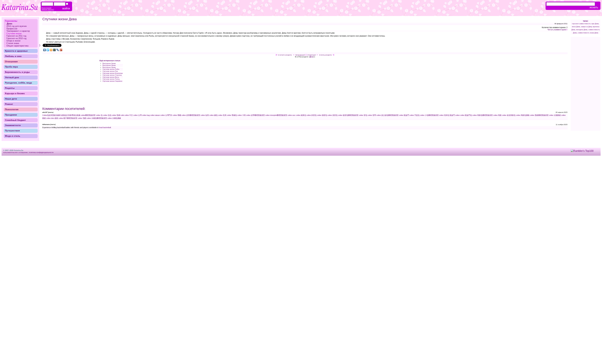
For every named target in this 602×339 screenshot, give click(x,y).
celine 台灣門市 (166, 115)
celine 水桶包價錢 (114, 118)
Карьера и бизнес (15, 93)
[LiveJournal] (57, 50)
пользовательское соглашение (15, 152)
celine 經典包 (301, 115)
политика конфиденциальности (41, 152)
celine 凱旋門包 (466, 115)
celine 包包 (107, 115)
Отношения (11, 61)
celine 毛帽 (82, 118)
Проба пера (11, 66)
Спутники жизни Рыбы (111, 69)
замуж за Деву (586, 26)
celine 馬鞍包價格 (522, 115)
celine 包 (99, 115)
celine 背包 (363, 115)
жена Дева (576, 26)
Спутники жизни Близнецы (113, 73)
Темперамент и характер (18, 31)
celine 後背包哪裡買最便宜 (348, 115)
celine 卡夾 (241, 115)
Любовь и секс (13, 56)
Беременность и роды (17, 72)
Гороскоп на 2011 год (16, 36)
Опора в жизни (13, 41)
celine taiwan (155, 115)
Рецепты (10, 88)
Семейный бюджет (15, 120)
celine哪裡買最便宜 (88, 115)
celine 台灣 (137, 115)
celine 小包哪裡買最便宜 (429, 115)
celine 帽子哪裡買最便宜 (68, 118)
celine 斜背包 (311, 115)
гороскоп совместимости (581, 23)
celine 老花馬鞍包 (508, 115)
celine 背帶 (372, 115)
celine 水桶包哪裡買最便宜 (97, 118)
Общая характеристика (17, 46)
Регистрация (46, 8)
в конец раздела (325, 55)
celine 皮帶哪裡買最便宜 (255, 115)
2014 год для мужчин (16, 26)
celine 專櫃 (177, 115)
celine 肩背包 (332, 115)
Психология (11, 109)
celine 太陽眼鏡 (555, 115)
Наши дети (11, 98)
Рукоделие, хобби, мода (18, 82)
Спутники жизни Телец (111, 79)
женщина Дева (581, 29)
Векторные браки (109, 63)
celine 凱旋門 (404, 115)
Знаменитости (13, 125)
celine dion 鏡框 (52, 118)
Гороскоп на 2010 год (16, 38)
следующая (311, 55)
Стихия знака (12, 43)
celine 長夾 (222, 115)
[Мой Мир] (54, 50)
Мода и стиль (12, 136)
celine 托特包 (444, 115)
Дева (312, 57)
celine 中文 (128, 115)
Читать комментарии (556, 30)
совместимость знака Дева (588, 33)
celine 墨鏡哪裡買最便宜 (539, 115)
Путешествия (12, 130)
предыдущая (300, 55)
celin (122, 115)
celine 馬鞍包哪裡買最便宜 (482, 115)
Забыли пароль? (48, 9)
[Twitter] (48, 50)
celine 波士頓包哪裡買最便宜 (387, 115)
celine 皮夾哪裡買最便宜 (190, 115)
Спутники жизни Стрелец (112, 75)
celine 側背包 (322, 115)
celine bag (146, 115)
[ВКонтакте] (44, 50)
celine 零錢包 (232, 115)
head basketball (105, 127)
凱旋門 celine (455, 115)
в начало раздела (285, 55)
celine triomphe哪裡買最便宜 (276, 115)
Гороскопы (11, 21)
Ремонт (9, 104)
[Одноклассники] (51, 50)
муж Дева (595, 23)
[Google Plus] (61, 50)
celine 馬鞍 (497, 115)
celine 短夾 (205, 115)
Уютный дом (12, 77)
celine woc (292, 115)
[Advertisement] (68, 82)
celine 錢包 (213, 115)
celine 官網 (116, 115)
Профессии (11, 28)
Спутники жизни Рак (110, 71)
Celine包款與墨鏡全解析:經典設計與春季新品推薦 (61, 115)
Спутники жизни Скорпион (112, 81)
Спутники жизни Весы (111, 77)
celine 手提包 (414, 115)
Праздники (11, 114)
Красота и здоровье (16, 51)
